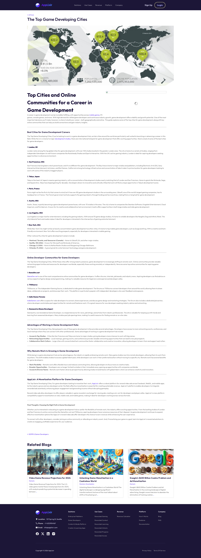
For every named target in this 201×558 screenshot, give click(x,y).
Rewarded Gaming (101, 516)
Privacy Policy (146, 551)
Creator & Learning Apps (76, 528)
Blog (159, 516)
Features (142, 520)
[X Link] (42, 533)
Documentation (144, 524)
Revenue (120, 512)
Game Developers (74, 520)
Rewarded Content (101, 520)
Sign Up (148, 5)
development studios (63, 139)
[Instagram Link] (53, 533)
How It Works (143, 516)
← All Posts (30, 15)
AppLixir (95, 383)
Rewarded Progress (101, 532)
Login (160, 5)
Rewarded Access (101, 536)
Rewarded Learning (101, 524)
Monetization (90, 484)
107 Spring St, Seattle (54, 519)
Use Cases (98, 512)
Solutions (71, 512)
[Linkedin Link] (48, 533)
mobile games (94, 115)
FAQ (159, 520)
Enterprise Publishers (75, 516)
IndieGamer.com (33, 301)
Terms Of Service (159, 551)
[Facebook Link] (37, 533)
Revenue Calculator (123, 516)
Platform (142, 512)
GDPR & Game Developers (38, 434)
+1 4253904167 (50, 523)
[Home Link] (49, 512)
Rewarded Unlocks (101, 528)
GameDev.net (32, 276)
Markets (31, 481)
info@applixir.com (50, 527)
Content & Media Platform (77, 524)
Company (161, 512)
